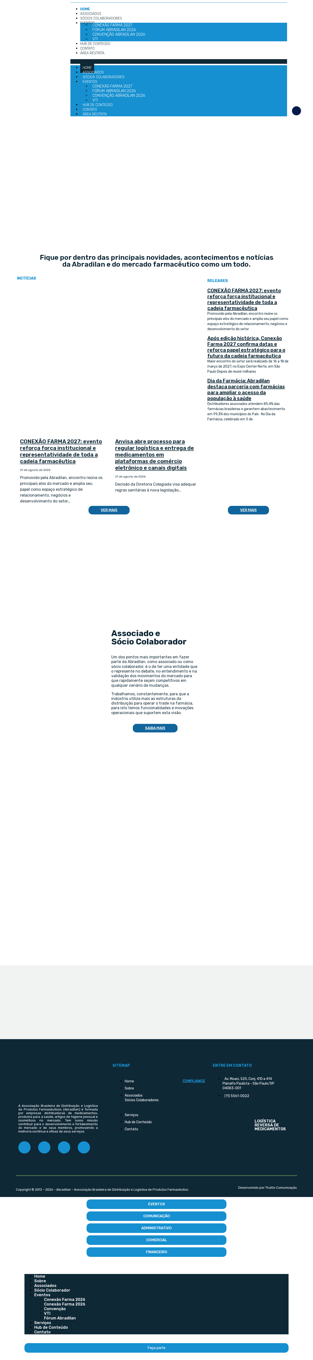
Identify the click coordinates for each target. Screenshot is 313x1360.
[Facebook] (24, 1147)
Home (39, 1276)
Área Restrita (92, 53)
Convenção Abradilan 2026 (118, 34)
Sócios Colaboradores (101, 18)
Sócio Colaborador (52, 1290)
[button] (178, 61)
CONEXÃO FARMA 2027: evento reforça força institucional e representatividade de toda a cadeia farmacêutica (61, 451)
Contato (42, 1332)
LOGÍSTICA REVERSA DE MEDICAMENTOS (270, 1125)
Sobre (40, 1281)
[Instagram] (44, 1147)
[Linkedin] (64, 1147)
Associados (45, 1285)
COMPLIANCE (194, 1081)
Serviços (42, 1322)
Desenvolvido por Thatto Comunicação (267, 1187)
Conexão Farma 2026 (64, 1299)
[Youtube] (84, 1147)
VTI (47, 1313)
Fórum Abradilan (60, 1318)
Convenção (55, 1308)
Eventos (87, 23)
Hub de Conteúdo (95, 44)
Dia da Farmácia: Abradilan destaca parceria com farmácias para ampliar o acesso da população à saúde (246, 389)
